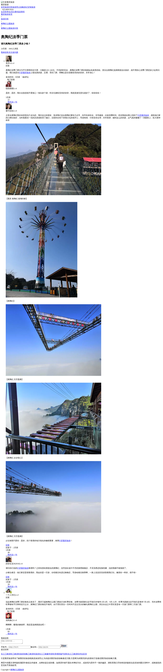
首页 (3, 7)
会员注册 (13, 12)
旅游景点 (16, 7)
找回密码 (21, 12)
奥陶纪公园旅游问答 (9, 28)
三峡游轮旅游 (33, 654)
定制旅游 (31, 7)
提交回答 (5, 649)
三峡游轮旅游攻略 (20, 654)
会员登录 (5, 12)
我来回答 (5, 52)
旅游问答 (8, 7)
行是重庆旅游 (25, 73)
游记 (26, 7)
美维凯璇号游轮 (61, 654)
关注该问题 (13, 52)
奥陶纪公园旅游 (7, 24)
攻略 (22, 7)
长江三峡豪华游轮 (46, 654)
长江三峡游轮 (6, 654)
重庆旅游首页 (6, 14)
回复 (8, 545)
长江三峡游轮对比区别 (77, 654)
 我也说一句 (11, 102)
